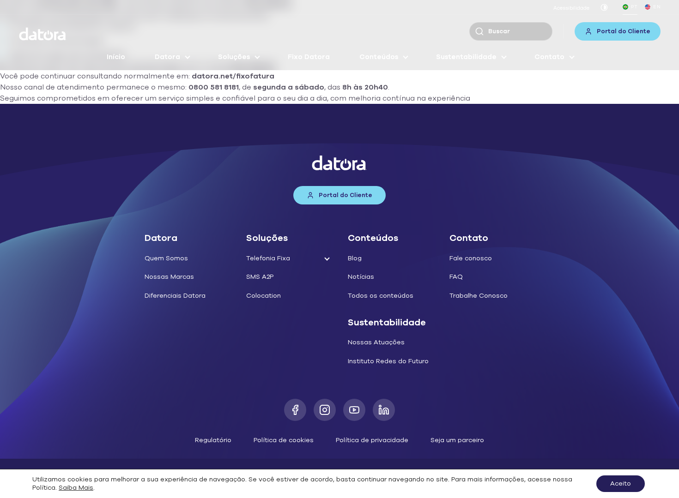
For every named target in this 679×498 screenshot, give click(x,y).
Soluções (234, 56)
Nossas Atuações (376, 342)
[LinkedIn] (384, 410)
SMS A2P (259, 276)
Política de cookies (284, 440)
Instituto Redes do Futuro (388, 361)
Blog (355, 258)
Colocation (263, 295)
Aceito (620, 483)
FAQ (456, 276)
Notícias (361, 276)
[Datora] (42, 34)
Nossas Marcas (169, 276)
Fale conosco (470, 258)
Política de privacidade (372, 440)
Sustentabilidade (466, 56)
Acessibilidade (571, 8)
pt (634, 7)
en (657, 7)
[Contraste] (604, 7)
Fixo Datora (309, 56)
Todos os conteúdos (380, 295)
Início (116, 56)
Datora (167, 56)
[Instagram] (325, 410)
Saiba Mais (76, 487)
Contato (549, 56)
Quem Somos (166, 258)
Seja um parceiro (457, 440)
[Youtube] (354, 410)
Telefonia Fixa (268, 258)
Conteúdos (378, 56)
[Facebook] (295, 410)
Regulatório (213, 440)
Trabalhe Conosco (478, 295)
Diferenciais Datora (175, 295)
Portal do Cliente (623, 31)
